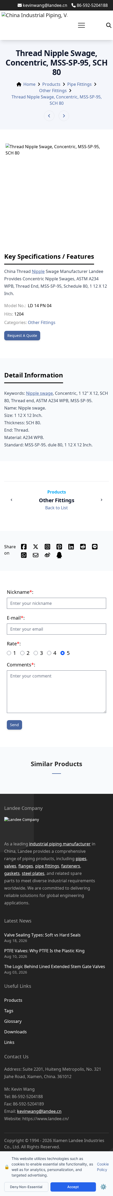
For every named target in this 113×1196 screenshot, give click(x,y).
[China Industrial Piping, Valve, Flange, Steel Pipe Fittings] (34, 25)
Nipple (38, 271)
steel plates (33, 873)
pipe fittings (47, 866)
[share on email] (35, 555)
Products (51, 84)
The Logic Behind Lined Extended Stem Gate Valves (54, 966)
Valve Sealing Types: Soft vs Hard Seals (42, 935)
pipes (81, 858)
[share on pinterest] (59, 547)
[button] (81, 25)
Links (9, 1042)
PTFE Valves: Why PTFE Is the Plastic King (44, 951)
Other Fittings (53, 90)
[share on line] (94, 547)
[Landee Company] (51, 826)
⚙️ (103, 1187)
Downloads (15, 1032)
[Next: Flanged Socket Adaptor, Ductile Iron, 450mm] (64, 116)
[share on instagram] (47, 547)
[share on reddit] (83, 547)
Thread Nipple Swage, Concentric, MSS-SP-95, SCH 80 (57, 100)
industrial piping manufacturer (60, 844)
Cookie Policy (103, 1167)
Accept (73, 1187)
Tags (8, 1011)
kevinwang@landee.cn (45, 5)
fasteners (70, 866)
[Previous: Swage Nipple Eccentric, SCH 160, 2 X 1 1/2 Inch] (49, 116)
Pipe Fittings (79, 84)
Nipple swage (39, 393)
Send (14, 724)
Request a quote (22, 335)
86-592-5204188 (92, 5)
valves (10, 866)
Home (29, 84)
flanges (25, 866)
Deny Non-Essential (26, 1187)
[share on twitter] (35, 547)
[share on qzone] (59, 555)
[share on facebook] (24, 547)
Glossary (13, 1021)
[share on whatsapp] (24, 555)
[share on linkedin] (71, 547)
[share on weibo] (47, 555)
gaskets (12, 873)
